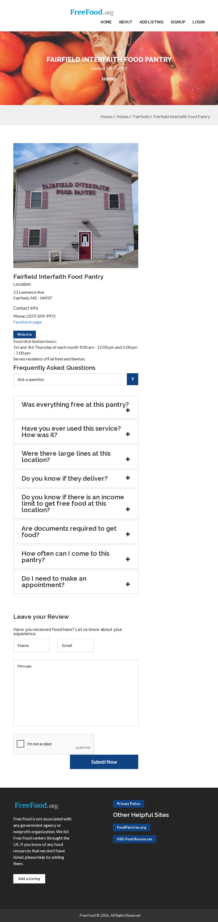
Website (24, 334)
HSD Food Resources (134, 839)
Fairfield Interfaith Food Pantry (181, 116)
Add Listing (152, 22)
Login (198, 22)
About (125, 22)
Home (106, 22)
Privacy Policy (128, 803)
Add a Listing (29, 879)
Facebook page (27, 321)
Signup (178, 22)
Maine (122, 116)
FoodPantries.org (131, 827)
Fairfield (141, 116)
